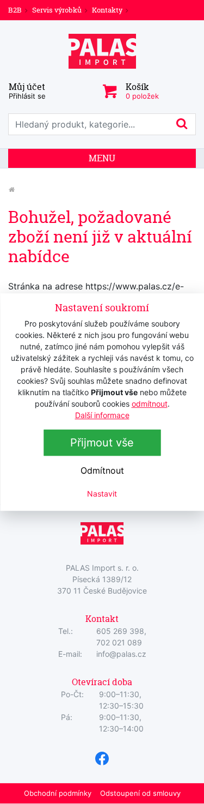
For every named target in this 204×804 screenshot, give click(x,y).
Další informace (102, 415)
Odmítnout (102, 470)
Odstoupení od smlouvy (140, 793)
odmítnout (150, 403)
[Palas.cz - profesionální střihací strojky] (11, 189)
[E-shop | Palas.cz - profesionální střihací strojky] (102, 51)
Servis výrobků (57, 10)
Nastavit (102, 493)
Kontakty (107, 10)
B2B (15, 10)
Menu (102, 158)
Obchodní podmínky (57, 793)
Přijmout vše (102, 442)
